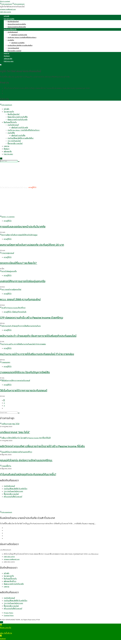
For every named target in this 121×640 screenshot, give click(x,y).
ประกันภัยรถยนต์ (13, 32)
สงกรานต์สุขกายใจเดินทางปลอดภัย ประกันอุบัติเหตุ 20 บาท (32, 245)
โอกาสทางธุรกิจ (9, 19)
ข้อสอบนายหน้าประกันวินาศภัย (17, 27)
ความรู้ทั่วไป (7, 221)
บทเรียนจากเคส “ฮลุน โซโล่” (15, 432)
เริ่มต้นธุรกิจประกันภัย (19, 312)
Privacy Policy (8, 613)
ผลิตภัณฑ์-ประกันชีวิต (17, 43)
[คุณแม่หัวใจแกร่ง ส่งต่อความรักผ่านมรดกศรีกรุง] (16, 452)
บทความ (6, 53)
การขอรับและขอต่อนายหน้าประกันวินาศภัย (22, 227)
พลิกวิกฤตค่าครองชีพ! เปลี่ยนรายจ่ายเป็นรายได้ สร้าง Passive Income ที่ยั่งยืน (42, 446)
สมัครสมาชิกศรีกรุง (10, 581)
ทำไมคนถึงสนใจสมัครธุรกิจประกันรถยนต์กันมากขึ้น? (28, 474)
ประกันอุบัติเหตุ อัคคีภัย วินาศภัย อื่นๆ (15, 489)
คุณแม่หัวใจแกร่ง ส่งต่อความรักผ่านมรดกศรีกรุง (26, 460)
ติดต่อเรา (7, 56)
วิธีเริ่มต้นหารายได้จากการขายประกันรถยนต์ (23, 390)
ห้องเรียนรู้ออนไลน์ (13, 21)
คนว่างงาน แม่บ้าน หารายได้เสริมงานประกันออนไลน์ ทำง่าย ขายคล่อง (37, 354)
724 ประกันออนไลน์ (13, 48)
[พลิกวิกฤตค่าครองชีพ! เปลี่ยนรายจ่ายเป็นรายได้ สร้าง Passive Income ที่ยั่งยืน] (25, 438)
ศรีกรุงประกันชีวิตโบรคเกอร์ (13, 497)
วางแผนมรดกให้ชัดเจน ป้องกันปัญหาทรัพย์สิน (25, 372)
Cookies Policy (9, 615)
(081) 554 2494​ (9, 91)
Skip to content (5, 1)
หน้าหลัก (6, 16)
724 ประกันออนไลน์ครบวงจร (13, 491)
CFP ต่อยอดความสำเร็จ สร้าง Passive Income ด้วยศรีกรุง (31, 318)
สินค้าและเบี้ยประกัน (10, 29)
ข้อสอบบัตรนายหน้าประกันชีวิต (17, 24)
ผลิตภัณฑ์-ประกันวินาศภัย (19, 35)
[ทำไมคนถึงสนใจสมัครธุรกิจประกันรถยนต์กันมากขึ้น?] (5, 466)
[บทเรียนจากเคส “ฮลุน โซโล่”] (10, 424)
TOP (1, 622)
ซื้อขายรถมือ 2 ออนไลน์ (14, 51)
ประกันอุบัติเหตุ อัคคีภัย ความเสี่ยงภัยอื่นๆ (20, 45)
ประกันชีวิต (11, 40)
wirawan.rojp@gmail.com (8, 9)
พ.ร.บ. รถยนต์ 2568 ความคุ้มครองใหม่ (20, 299)
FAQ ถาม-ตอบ (8, 61)
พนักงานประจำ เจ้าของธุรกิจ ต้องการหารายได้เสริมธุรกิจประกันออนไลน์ (38, 336)
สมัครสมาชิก (8, 58)
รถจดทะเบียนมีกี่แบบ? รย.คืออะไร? (18, 263)
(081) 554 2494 (5, 12)
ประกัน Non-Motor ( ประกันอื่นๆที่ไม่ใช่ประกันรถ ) (22, 37)
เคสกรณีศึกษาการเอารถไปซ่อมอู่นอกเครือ (22, 281)
